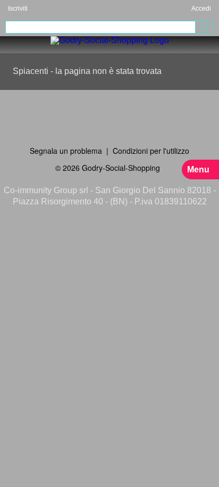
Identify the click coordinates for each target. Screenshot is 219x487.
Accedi (201, 8)
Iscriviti (18, 8)
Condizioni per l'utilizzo (151, 150)
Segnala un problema (66, 150)
